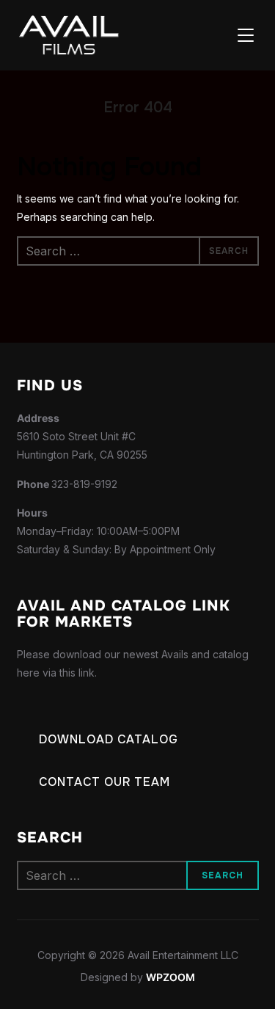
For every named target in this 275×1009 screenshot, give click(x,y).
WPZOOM (170, 977)
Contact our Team (104, 782)
